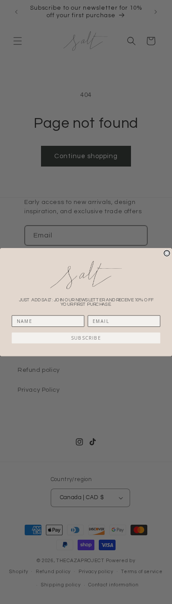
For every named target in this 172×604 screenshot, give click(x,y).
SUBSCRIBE (86, 337)
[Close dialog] (167, 253)
